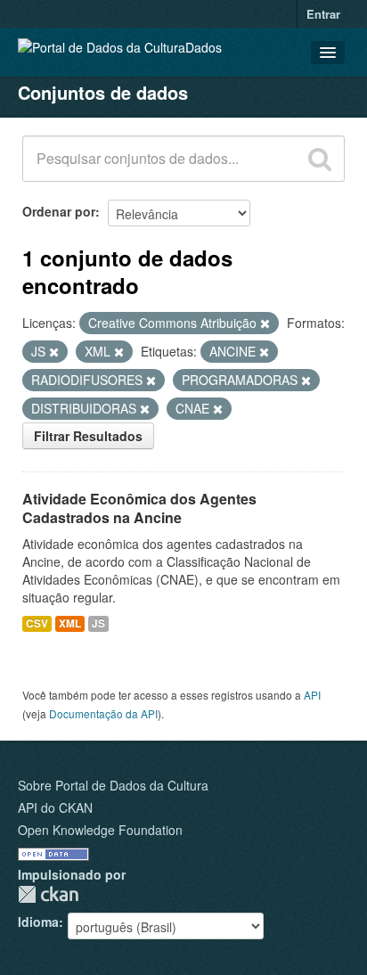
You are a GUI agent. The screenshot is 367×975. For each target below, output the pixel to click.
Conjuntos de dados (103, 92)
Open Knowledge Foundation (100, 830)
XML (70, 623)
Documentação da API (103, 713)
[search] (319, 158)
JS (98, 623)
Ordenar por (58, 211)
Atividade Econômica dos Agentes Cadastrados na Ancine (139, 508)
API (312, 694)
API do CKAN (55, 807)
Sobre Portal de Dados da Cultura (113, 785)
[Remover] (265, 323)
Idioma (38, 921)
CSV (37, 623)
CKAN (48, 894)
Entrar (323, 13)
